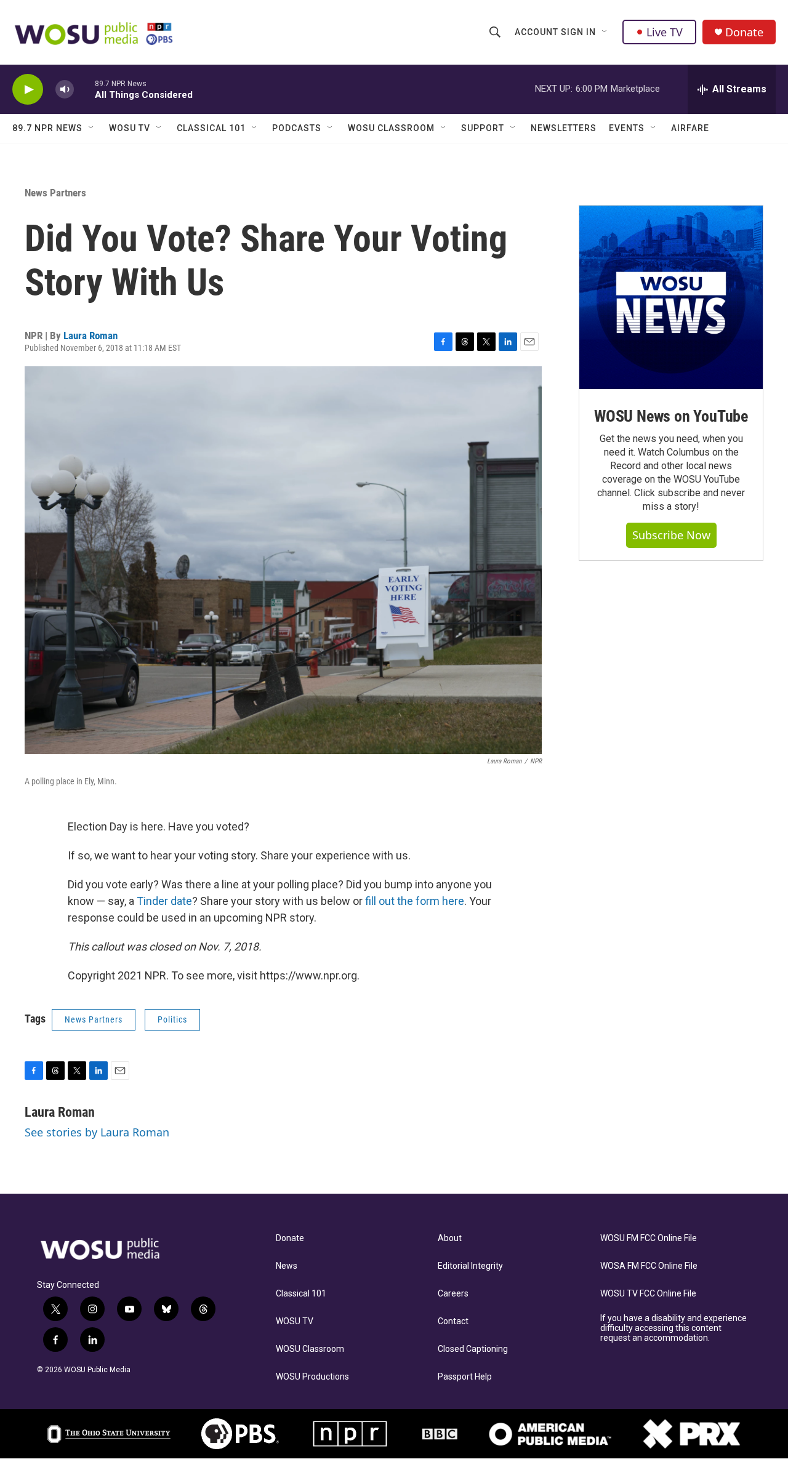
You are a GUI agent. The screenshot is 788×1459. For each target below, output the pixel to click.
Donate (744, 32)
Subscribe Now (671, 535)
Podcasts (296, 128)
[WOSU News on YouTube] (671, 297)
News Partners (55, 193)
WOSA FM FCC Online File (649, 1266)
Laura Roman (90, 335)
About (450, 1238)
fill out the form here (414, 900)
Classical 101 (211, 128)
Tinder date (164, 900)
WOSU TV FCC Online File (648, 1293)
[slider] (84, 88)
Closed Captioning (473, 1349)
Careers (453, 1293)
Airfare (690, 128)
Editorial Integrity (470, 1266)
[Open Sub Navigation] (605, 32)
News (286, 1266)
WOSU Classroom (391, 128)
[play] (28, 89)
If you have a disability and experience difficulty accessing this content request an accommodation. (673, 1328)
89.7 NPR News (47, 128)
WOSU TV (129, 128)
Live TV (664, 32)
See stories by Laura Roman (97, 1132)
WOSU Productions (312, 1376)
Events (627, 128)
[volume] (64, 89)
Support (482, 128)
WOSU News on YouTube (671, 416)
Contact (453, 1321)
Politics (172, 1019)
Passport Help (465, 1376)
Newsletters (564, 128)
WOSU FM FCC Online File (648, 1238)
